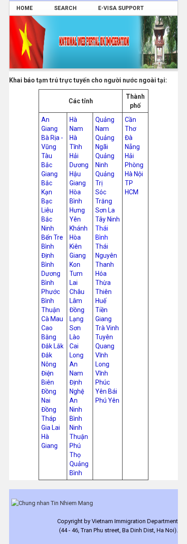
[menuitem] (28, 8)
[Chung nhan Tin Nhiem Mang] (52, 502)
